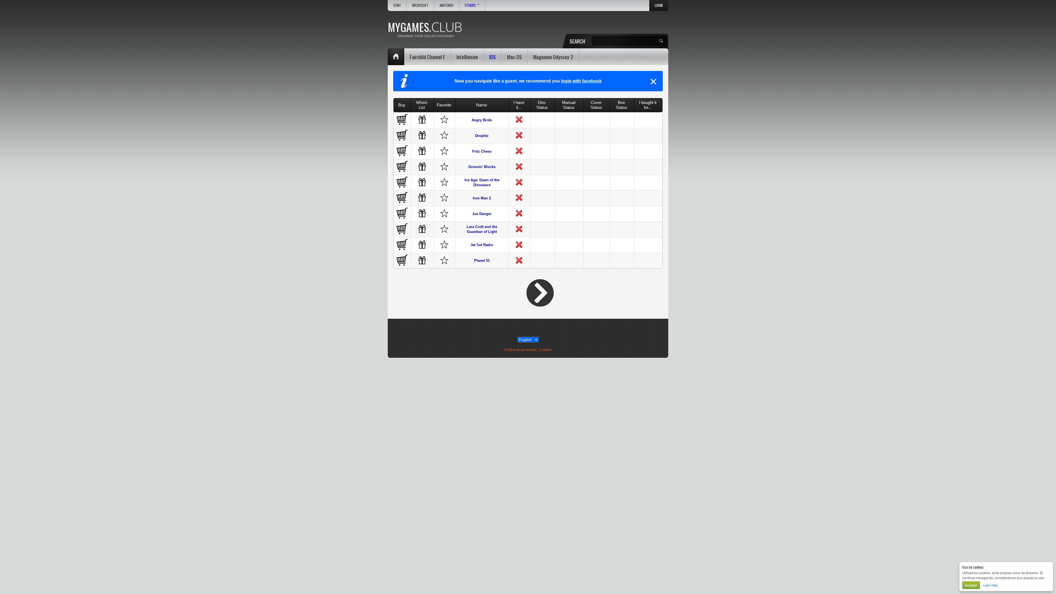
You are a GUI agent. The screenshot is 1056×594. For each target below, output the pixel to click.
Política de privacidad (520, 350)
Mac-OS (514, 57)
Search (577, 41)
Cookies (545, 350)
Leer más (990, 585)
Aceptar (971, 585)
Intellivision (467, 57)
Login (659, 5)
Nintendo (446, 5)
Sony (397, 5)
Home (396, 56)
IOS (492, 57)
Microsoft (420, 5)
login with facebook (581, 81)
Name (481, 105)
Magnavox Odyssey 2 (553, 57)
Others (470, 5)
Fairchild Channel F (427, 57)
